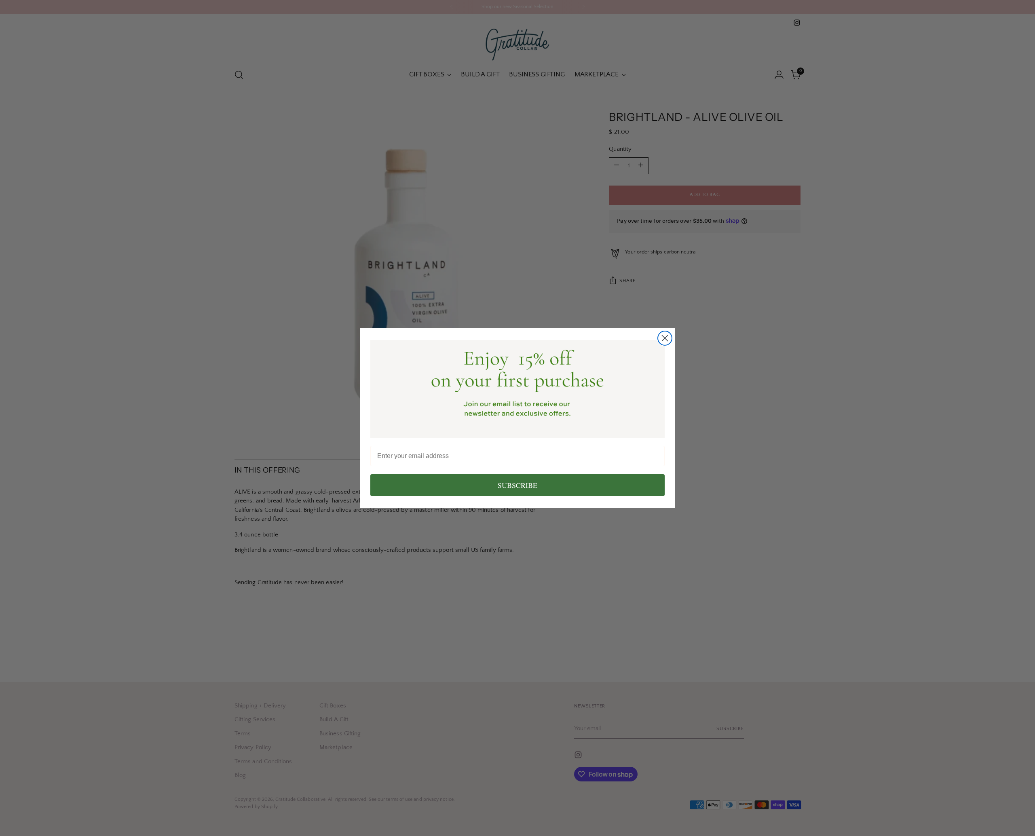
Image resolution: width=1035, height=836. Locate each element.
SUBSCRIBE (517, 485)
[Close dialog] (665, 338)
